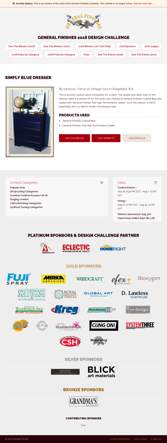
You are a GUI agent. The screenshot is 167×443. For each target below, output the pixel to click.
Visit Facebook (74, 138)
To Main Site (156, 439)
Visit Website (106, 138)
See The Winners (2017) (57, 46)
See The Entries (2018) (110, 54)
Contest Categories (24, 182)
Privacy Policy (140, 439)
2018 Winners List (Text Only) (95, 46)
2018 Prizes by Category (61, 54)
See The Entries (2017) (144, 54)
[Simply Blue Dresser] (29, 122)
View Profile (137, 138)
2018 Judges (151, 46)
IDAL (83, 425)
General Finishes (83, 21)
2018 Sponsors (127, 46)
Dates (122, 182)
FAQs (86, 54)
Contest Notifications (120, 439)
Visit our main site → (144, 3)
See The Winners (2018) (21, 46)
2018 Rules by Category (25, 54)
